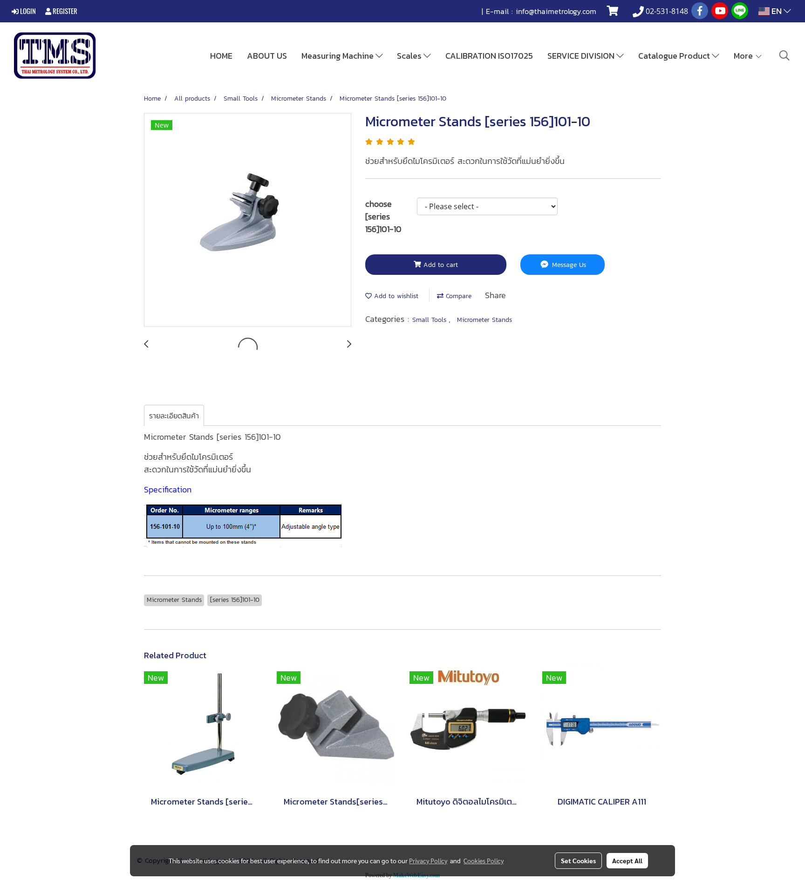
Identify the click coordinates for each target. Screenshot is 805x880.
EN (777, 11)
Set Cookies (578, 860)
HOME (221, 55)
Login (27, 11)
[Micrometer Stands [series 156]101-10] (247, 220)
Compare (457, 296)
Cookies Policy (484, 860)
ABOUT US (267, 55)
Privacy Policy (428, 860)
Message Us (568, 265)
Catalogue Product (675, 55)
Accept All (627, 860)
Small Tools (430, 320)
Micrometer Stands (484, 320)
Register (64, 11)
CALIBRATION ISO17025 (489, 55)
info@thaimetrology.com (556, 11)
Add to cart (439, 265)
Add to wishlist (395, 296)
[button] (784, 55)
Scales (410, 55)
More (744, 55)
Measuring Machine (338, 55)
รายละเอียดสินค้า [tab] (174, 415)
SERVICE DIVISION (581, 55)
